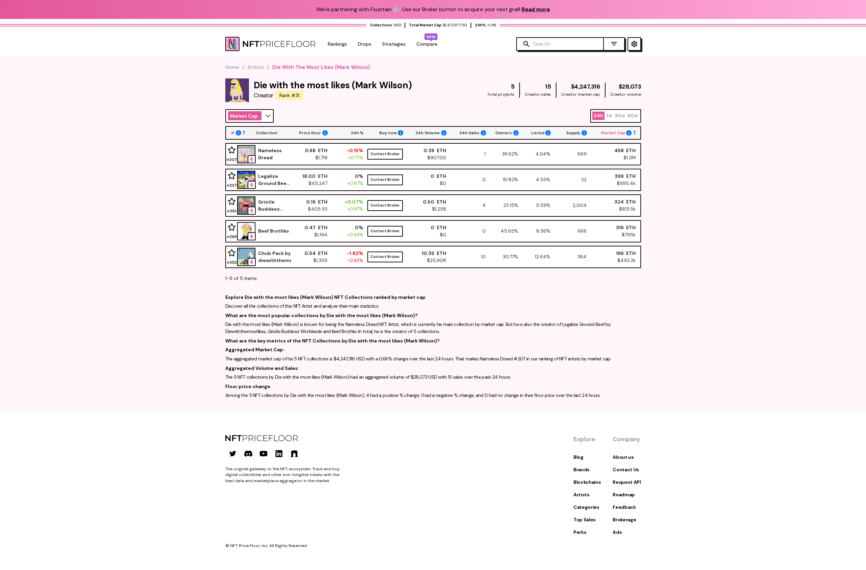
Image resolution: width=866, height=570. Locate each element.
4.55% (543, 179)
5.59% (543, 205)
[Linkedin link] (279, 453)
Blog (578, 457)
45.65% (509, 231)
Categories (586, 507)
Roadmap (624, 495)
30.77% (510, 257)
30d (620, 116)
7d (609, 116)
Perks (579, 532)
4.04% (542, 154)
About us (623, 457)
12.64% (542, 257)
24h (598, 116)
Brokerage (624, 520)
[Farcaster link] (294, 453)
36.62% (510, 154)
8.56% (543, 231)
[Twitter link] (232, 453)
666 (581, 231)
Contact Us (626, 470)
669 (581, 154)
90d (633, 116)
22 (583, 179)
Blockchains (587, 482)
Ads (617, 532)
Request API (627, 482)
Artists (581, 495)
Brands (581, 470)
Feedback (624, 507)
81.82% (510, 179)
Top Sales (584, 520)
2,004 (579, 205)
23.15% (510, 205)
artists (255, 67)
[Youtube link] (263, 453)
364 (581, 257)
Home (232, 67)
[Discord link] (248, 453)
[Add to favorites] (232, 150)
